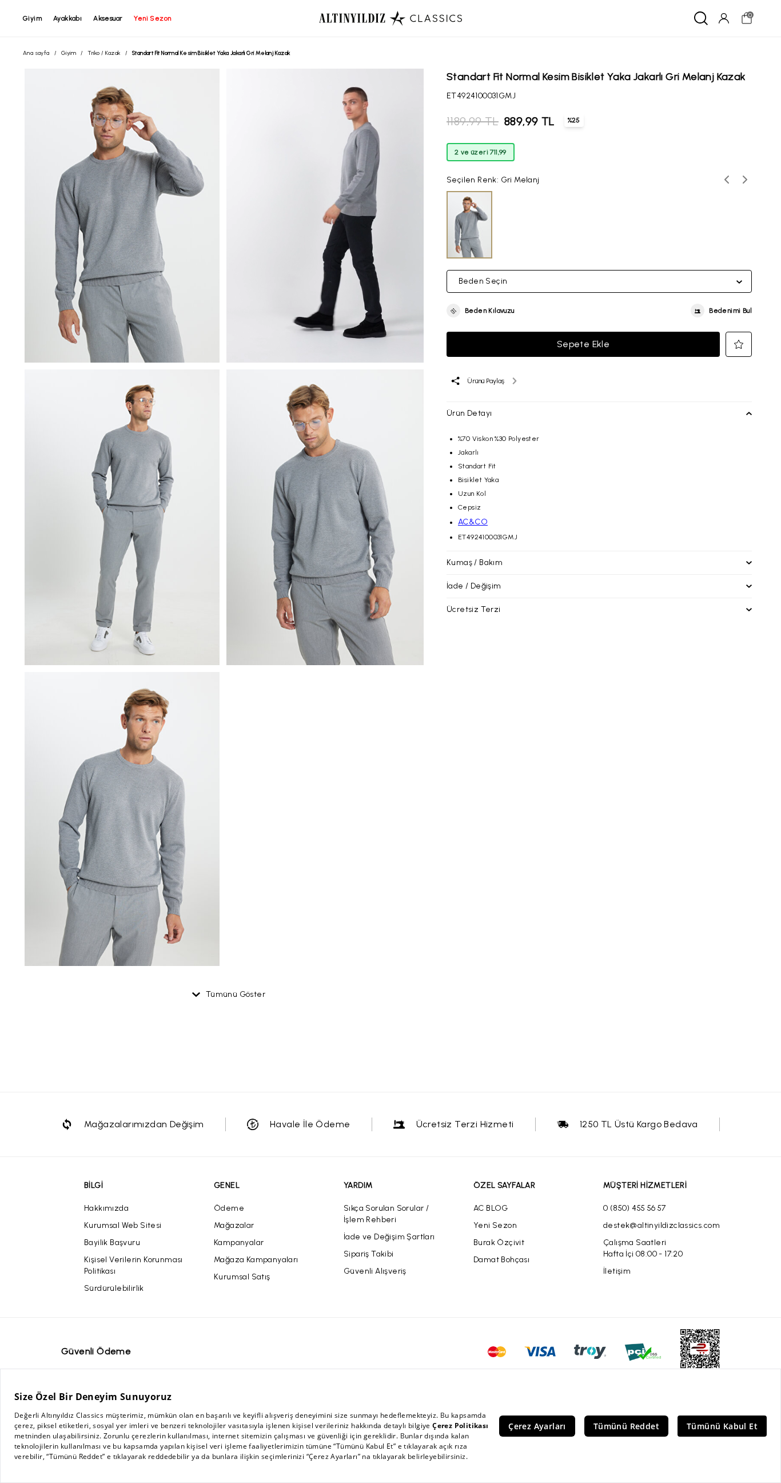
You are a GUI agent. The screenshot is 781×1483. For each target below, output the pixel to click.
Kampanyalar (239, 1242)
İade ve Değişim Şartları (389, 1237)
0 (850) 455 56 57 (634, 1208)
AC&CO (473, 522)
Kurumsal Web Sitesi (123, 1225)
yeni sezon (152, 18)
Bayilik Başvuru (112, 1242)
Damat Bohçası (501, 1260)
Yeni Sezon (495, 1225)
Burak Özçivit (498, 1242)
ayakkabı (67, 18)
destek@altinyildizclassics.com (661, 1225)
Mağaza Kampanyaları (256, 1260)
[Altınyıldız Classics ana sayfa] (390, 18)
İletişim (617, 1271)
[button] (481, 311)
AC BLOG (490, 1208)
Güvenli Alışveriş (375, 1271)
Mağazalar (234, 1225)
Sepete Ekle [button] (583, 344)
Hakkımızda (106, 1208)
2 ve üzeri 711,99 (481, 152)
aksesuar (107, 18)
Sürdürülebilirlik (114, 1288)
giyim (32, 18)
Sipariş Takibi (369, 1254)
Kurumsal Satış (242, 1277)
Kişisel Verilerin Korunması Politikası (133, 1265)
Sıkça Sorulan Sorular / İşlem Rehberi (386, 1213)
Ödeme (229, 1208)
